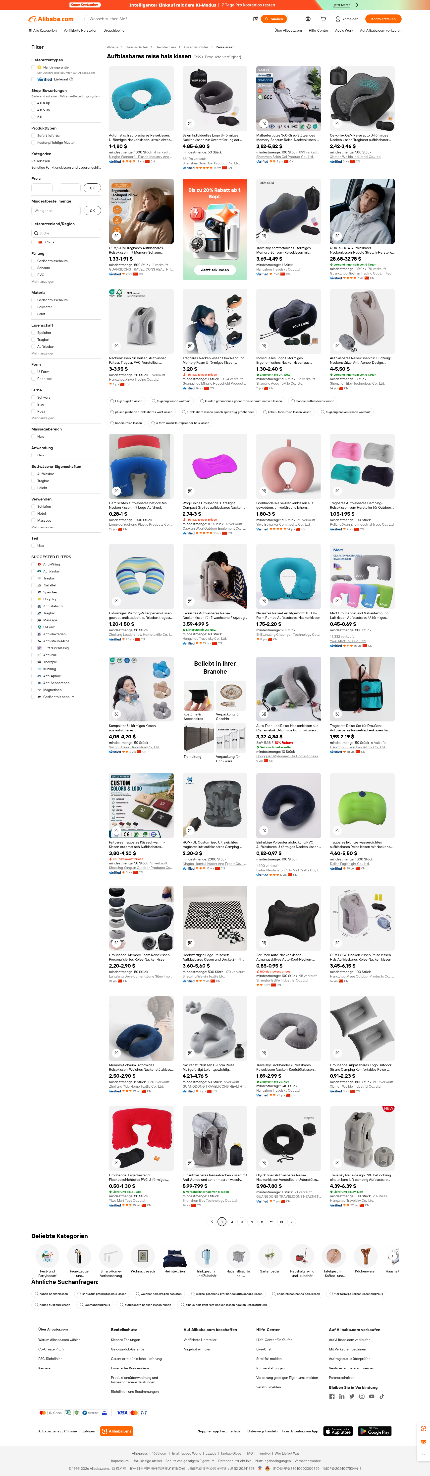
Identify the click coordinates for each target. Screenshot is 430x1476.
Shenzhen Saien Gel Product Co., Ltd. (211, 163)
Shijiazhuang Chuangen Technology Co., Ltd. (288, 634)
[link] (423, 1428)
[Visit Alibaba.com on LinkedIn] (342, 1396)
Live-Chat (263, 1349)
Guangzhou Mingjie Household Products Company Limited (215, 383)
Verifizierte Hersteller (200, 1340)
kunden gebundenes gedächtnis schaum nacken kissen (243, 401)
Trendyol (263, 1453)
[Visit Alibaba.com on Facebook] (332, 1396)
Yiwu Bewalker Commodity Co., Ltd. (283, 524)
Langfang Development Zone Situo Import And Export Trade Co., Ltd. (141, 976)
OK (92, 188)
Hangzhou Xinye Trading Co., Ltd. (134, 379)
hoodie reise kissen (128, 423)
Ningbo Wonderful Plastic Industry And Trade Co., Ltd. (141, 157)
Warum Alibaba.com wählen (59, 1340)
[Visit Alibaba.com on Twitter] (352, 1396)
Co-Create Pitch (51, 1349)
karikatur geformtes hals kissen (104, 1294)
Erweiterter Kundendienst (131, 1368)
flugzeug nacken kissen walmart (348, 412)
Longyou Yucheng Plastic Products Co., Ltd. (141, 524)
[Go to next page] (291, 1221)
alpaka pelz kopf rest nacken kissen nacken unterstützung (226, 1305)
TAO (249, 1453)
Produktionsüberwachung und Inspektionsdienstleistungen (134, 1380)
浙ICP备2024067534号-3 (342, 1469)
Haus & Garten (137, 47)
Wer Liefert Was (287, 1453)
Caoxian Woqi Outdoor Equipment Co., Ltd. (215, 528)
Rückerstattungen (270, 1368)
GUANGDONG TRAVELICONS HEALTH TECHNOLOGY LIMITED (141, 269)
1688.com (159, 1453)
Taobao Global (231, 1453)
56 (281, 1221)
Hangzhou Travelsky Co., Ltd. (278, 269)
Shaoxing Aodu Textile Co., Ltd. (279, 383)
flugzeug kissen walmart (174, 401)
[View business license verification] (260, 1468)
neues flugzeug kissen (55, 1305)
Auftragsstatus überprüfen (350, 1359)
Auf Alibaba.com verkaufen (350, 1340)
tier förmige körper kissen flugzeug (358, 1294)
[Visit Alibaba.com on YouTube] (372, 1396)
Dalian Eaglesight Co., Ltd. (350, 864)
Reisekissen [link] (225, 47)
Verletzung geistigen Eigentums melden (287, 1378)
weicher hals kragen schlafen (161, 1294)
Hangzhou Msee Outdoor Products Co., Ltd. (362, 976)
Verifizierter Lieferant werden (351, 1368)
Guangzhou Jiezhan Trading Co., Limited (360, 273)
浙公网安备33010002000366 (296, 1469)
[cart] (324, 20)
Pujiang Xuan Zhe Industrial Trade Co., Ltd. (362, 524)
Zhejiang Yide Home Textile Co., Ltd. (136, 1086)
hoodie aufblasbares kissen (315, 401)
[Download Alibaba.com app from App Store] (338, 1431)
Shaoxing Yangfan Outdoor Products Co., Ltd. (141, 868)
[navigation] (66, 635)
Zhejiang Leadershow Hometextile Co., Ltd (141, 634)
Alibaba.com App (304, 1431)
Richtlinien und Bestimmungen (135, 1392)
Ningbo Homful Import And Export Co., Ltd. (215, 864)
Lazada (211, 1453)
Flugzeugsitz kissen (128, 401)
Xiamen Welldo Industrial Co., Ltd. (355, 157)
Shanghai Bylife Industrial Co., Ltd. (282, 980)
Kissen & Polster (195, 47)
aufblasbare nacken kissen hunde (148, 1305)
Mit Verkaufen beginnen (347, 1349)
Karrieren (45, 1368)
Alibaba (112, 47)
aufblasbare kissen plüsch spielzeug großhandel (220, 412)
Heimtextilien (166, 47)
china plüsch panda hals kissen (298, 1294)
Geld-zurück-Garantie (127, 1349)
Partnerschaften (341, 1378)
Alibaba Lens (48, 1431)
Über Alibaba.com (53, 1329)
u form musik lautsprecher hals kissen (182, 423)
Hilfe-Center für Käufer (274, 1340)
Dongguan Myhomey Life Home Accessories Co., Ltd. (288, 756)
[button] (256, 19)
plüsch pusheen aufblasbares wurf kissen (143, 412)
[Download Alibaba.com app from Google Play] (375, 1431)
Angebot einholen (197, 1349)
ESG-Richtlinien (50, 1359)
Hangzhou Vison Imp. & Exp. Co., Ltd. (358, 747)
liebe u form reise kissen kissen (289, 412)
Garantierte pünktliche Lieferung (136, 1359)
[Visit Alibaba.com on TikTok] (382, 1396)
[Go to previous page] (212, 1221)
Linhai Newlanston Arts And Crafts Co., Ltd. (288, 870)
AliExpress (140, 1453)
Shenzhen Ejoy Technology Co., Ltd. (357, 383)
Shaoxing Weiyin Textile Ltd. (204, 976)
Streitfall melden (269, 1359)
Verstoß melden (268, 1387)
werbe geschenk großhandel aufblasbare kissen (229, 1294)
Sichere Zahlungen (125, 1340)
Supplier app (208, 1431)
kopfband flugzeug (97, 1305)
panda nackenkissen (54, 1294)
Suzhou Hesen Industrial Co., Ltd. (134, 747)
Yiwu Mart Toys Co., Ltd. (348, 641)
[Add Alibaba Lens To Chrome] (116, 1431)
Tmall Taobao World (186, 1453)
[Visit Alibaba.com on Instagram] (362, 1396)
